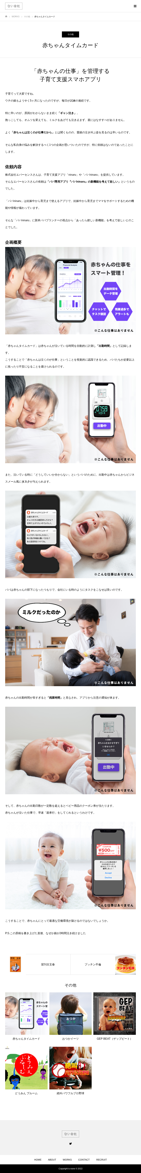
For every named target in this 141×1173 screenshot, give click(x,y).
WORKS (67, 1159)
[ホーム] (6, 16)
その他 (70, 34)
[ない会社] (13, 6)
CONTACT (84, 1159)
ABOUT (52, 1159)
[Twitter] (70, 1143)
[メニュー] (135, 6)
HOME (37, 1159)
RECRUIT (101, 1159)
